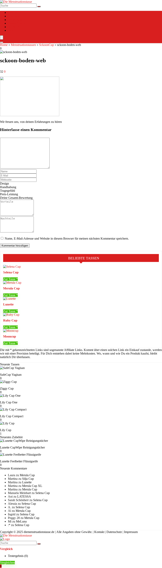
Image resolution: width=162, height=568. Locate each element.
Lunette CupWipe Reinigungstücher (22, 447)
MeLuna (21, 521)
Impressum (131, 532)
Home (4, 44)
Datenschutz (114, 532)
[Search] (1, 42)
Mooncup (9, 336)
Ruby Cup (10, 320)
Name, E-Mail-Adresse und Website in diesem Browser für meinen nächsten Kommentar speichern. (67, 238)
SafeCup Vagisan (11, 374)
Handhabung (8, 187)
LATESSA (24, 496)
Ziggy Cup (7, 388)
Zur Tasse (9, 279)
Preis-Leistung (9, 194)
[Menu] (1, 37)
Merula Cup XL (32, 485)
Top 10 (12, 12)
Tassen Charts (16, 23)
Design (4, 183)
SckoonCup (46, 44)
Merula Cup (11, 288)
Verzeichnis (15, 19)
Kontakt (99, 532)
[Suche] (38, 6)
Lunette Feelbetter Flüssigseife (19, 461)
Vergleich (14, 26)
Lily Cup (5, 430)
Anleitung (14, 16)
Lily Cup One (8, 402)
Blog (11, 30)
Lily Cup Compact (11, 416)
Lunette (8, 304)
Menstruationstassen (23, 44)
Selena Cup (11, 272)
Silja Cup (28, 478)
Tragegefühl (7, 190)
